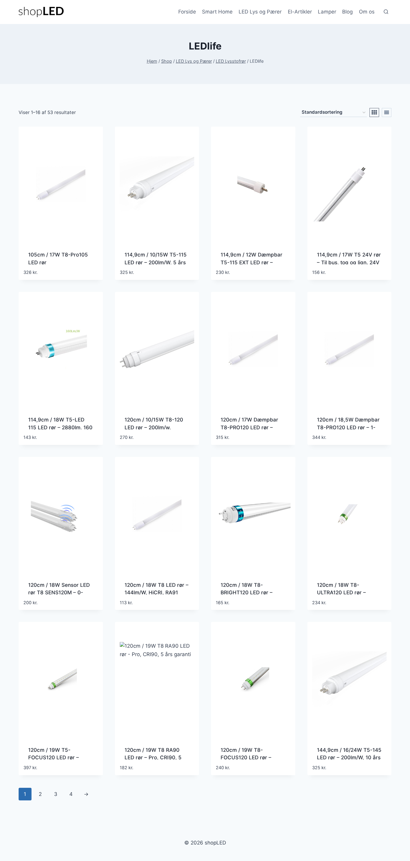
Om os (367, 12)
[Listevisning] (386, 112)
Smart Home (217, 12)
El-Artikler (300, 12)
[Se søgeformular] (386, 12)
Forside (187, 12)
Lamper (327, 12)
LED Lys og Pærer (260, 12)
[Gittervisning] (374, 112)
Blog (347, 12)
